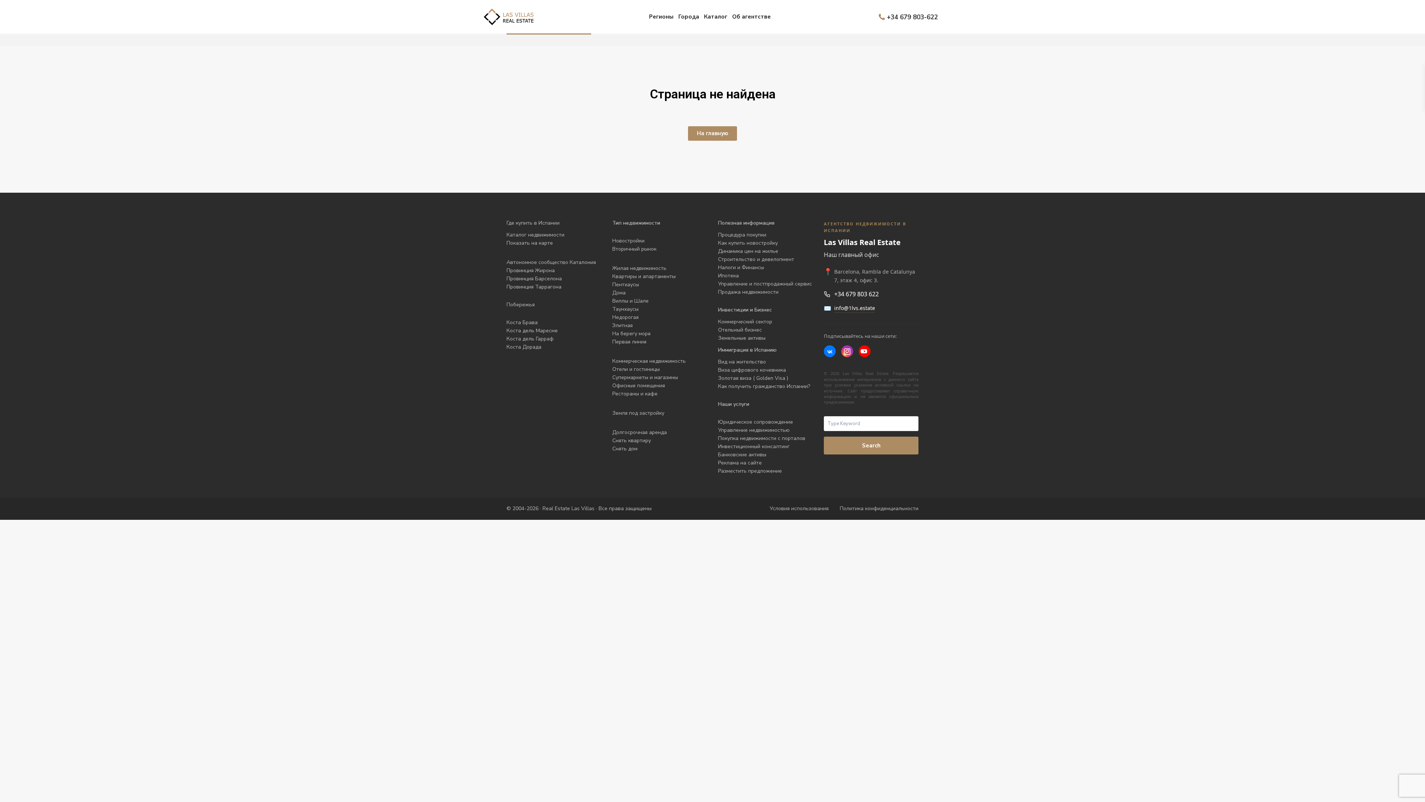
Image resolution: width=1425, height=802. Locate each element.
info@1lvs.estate (854, 308)
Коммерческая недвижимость (649, 361)
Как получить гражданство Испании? (764, 386)
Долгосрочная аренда (639, 432)
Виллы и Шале (630, 300)
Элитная (622, 325)
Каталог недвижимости (535, 234)
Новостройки (628, 240)
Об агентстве (751, 16)
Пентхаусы (626, 284)
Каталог (715, 16)
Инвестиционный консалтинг (754, 446)
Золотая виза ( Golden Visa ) (753, 378)
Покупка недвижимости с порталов (761, 438)
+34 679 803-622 (912, 17)
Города (688, 16)
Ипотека (728, 275)
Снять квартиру (631, 440)
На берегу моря (631, 333)
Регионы (661, 16)
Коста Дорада (524, 347)
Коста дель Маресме (532, 330)
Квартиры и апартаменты (644, 276)
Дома (619, 292)
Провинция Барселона (534, 278)
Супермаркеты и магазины (645, 377)
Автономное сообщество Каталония (551, 262)
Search (871, 445)
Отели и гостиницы (636, 369)
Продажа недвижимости (748, 292)
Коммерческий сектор (745, 321)
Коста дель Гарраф (530, 338)
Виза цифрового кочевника (752, 370)
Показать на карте (530, 243)
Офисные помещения (638, 385)
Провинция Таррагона (534, 286)
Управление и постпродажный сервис (765, 283)
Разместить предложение (750, 471)
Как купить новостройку (748, 243)
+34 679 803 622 (856, 294)
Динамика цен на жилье (748, 251)
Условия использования (799, 508)
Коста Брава (522, 322)
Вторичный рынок (634, 248)
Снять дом (625, 448)
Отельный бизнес (740, 329)
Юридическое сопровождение (755, 422)
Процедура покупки (742, 234)
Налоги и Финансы (741, 267)
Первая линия (629, 341)
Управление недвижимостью (754, 430)
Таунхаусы (625, 309)
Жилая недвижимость (639, 268)
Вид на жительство (742, 361)
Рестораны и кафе (635, 393)
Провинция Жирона (531, 270)
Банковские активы (742, 454)
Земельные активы (742, 338)
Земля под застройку (638, 413)
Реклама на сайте (740, 462)
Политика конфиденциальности (879, 508)
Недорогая (625, 317)
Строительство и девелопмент (756, 259)
